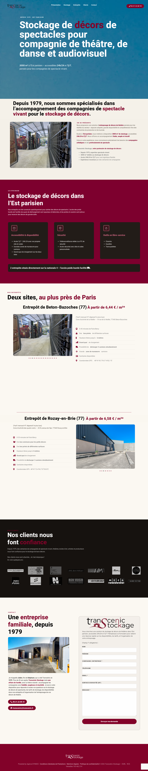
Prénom (85, 654)
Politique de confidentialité (89, 764)
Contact (94, 5)
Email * (85, 675)
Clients (85, 5)
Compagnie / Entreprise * (92, 661)
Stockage (67, 5)
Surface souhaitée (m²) (91, 682)
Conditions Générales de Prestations (53, 764)
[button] (15, 334)
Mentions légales (73, 764)
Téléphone (86, 668)
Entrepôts (76, 5)
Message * (86, 690)
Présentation (56, 5)
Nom (83, 646)
